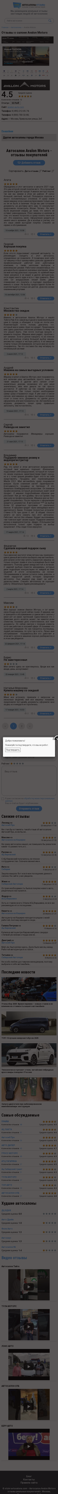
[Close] (55, 737)
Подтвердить (13, 750)
